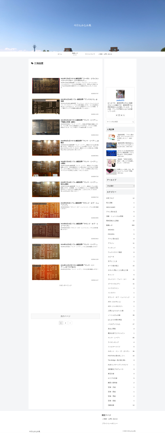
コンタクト (121, 293)
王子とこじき (121, 261)
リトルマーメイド (121, 347)
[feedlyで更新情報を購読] (121, 115)
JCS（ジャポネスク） (121, 306)
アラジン (121, 243)
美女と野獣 (121, 329)
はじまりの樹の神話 (121, 320)
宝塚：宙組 (121, 401)
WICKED (121, 230)
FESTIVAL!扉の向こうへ (121, 356)
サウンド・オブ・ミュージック (121, 297)
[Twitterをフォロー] (117, 115)
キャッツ (121, 275)
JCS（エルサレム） (121, 302)
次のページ (65, 316)
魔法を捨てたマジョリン (121, 333)
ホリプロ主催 (121, 378)
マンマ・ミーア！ (121, 338)
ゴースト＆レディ (121, 284)
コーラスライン (121, 288)
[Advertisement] (65, 70)
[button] (133, 122)
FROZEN (121, 234)
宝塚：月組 (121, 387)
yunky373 (120, 100)
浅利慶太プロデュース (121, 369)
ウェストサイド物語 (121, 252)
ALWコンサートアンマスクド (121, 365)
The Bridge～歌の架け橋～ (121, 360)
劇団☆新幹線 (121, 383)
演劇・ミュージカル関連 (120, 216)
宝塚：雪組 (121, 396)
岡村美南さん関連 (120, 221)
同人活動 (120, 203)
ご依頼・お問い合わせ (110, 419)
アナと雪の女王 (120, 212)
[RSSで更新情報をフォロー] (124, 115)
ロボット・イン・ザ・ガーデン (121, 351)
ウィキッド (121, 248)
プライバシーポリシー (110, 423)
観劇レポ (120, 225)
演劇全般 (121, 405)
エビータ (121, 257)
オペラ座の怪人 (121, 266)
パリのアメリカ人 (121, 324)
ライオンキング (121, 342)
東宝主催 (121, 374)
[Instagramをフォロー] (119, 115)
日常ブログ (120, 198)
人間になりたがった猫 (121, 311)
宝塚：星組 (121, 392)
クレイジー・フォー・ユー (121, 279)
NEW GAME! (120, 207)
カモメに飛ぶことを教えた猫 (121, 270)
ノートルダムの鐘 (121, 315)
